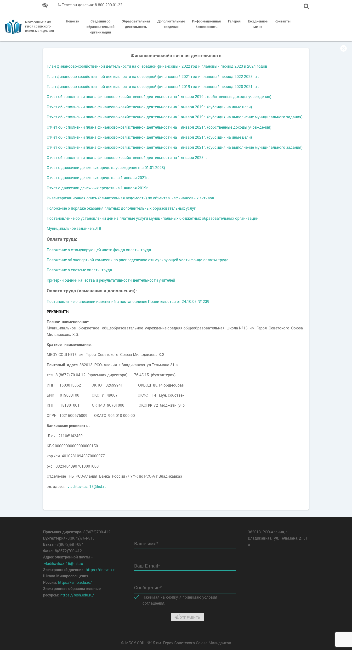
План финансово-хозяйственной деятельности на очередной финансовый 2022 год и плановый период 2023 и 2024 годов (157, 66)
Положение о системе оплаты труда (79, 269)
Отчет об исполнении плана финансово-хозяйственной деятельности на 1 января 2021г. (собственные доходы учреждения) (159, 127)
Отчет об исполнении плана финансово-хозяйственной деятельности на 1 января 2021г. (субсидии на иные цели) (149, 137)
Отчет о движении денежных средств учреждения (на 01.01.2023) (106, 167)
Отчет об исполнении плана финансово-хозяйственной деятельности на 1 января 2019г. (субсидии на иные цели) (149, 106)
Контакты (283, 21)
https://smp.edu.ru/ (75, 582)
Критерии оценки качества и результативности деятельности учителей (111, 280)
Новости (72, 21)
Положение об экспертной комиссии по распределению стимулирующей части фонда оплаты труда (137, 259)
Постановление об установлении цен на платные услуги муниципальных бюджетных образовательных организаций (152, 218)
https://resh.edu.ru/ (77, 594)
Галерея (234, 21)
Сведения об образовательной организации (100, 26)
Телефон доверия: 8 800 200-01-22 (92, 4)
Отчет (52, 157)
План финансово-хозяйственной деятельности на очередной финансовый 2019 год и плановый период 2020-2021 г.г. (153, 86)
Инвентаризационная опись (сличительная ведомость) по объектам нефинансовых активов (130, 197)
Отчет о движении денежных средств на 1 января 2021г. (98, 177)
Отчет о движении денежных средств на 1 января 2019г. (98, 187)
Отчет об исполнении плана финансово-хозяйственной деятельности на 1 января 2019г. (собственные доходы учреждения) (159, 96)
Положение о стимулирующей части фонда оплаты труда (99, 249)
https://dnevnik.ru (101, 569)
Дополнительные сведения (171, 24)
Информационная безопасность (206, 24)
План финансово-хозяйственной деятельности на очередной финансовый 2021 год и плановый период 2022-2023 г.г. (153, 76)
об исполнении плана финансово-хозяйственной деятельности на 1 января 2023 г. (132, 157)
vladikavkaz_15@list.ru (87, 486)
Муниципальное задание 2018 (74, 228)
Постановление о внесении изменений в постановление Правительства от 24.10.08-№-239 (128, 301)
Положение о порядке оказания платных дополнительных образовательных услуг (121, 208)
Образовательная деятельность (136, 24)
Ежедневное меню (257, 24)
